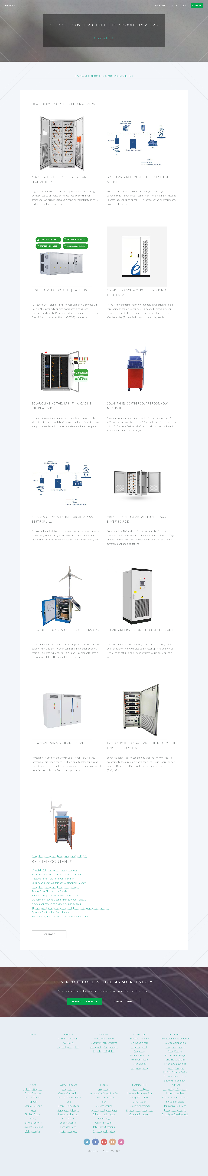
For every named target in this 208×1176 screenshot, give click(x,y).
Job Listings (68, 1088)
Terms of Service (33, 1122)
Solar (11, 5)
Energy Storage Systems (104, 1042)
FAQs (33, 1110)
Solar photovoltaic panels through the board (55, 886)
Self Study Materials (104, 1131)
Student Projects (175, 1101)
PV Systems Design (175, 1055)
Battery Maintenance (175, 1076)
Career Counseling (68, 1093)
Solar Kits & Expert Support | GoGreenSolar (65, 630)
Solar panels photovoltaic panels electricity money (59, 882)
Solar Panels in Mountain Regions (58, 743)
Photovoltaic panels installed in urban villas (55, 895)
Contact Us (68, 1118)
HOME (79, 75)
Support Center (68, 1122)
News (33, 1084)
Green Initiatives (140, 1088)
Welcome (160, 5)
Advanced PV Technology (104, 1046)
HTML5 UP (115, 1151)
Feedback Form (68, 1126)
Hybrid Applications (175, 1063)
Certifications (175, 1034)
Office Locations (68, 1131)
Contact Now (123, 1001)
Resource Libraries (68, 1114)
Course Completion (175, 1042)
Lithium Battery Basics (175, 1072)
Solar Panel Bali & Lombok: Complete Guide (140, 630)
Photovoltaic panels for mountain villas (53, 878)
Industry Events (139, 1046)
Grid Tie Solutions (175, 1059)
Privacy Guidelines (33, 1126)
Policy (32, 1118)
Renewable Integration (139, 1093)
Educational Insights (104, 1114)
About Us (68, 1034)
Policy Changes (33, 1093)
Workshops (139, 1034)
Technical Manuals (139, 1055)
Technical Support (32, 1105)
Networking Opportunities (104, 1093)
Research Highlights (175, 1110)
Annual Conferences (104, 1097)
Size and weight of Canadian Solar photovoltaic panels (61, 916)
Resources (139, 1051)
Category (180, 5)
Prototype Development (175, 1114)
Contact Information (68, 1046)
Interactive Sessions (104, 1126)
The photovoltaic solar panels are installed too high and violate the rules (70, 907)
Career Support (68, 1084)
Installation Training (104, 1051)
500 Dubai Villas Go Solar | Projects (59, 290)
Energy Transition (139, 1097)
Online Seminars (139, 1042)
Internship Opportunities (68, 1097)
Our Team (68, 1042)
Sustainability (139, 1084)
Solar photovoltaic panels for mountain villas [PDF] (59, 856)
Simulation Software (68, 1110)
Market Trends (33, 1097)
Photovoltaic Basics (104, 1038)
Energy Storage (175, 1067)
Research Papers (140, 1059)
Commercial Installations (139, 1110)
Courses (104, 1034)
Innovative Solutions (175, 1105)
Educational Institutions (175, 1097)
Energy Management (175, 1080)
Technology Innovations (104, 1110)
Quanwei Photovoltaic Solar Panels (50, 912)
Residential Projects (139, 1105)
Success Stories (104, 1105)
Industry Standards (175, 1046)
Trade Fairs (104, 1088)
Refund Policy (32, 1131)
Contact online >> (104, 37)
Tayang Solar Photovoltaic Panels (49, 891)
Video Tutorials (139, 1067)
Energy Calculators (68, 1105)
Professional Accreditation (175, 1038)
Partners (175, 1084)
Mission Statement (68, 1038)
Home (33, 1034)
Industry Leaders (175, 1093)
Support (33, 1101)
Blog (103, 1101)
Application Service (85, 1001)
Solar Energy (175, 1051)
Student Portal (33, 1114)
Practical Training (139, 1038)
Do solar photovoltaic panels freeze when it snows (59, 899)
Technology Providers (175, 1088)
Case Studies (139, 1063)
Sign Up (197, 5)
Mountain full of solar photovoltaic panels (54, 870)
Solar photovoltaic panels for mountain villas (109, 75)
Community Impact (139, 1114)
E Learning (104, 1118)
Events (104, 1084)
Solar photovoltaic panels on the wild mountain (57, 874)
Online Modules (104, 1122)
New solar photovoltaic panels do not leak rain (56, 903)
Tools (68, 1101)
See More (49, 934)
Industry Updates (32, 1088)
